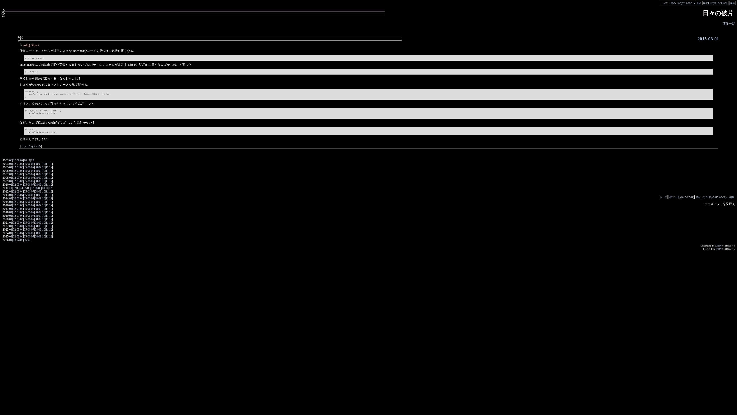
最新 (698, 3)
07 (14, 160)
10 (25, 160)
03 (18, 163)
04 (21, 163)
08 (18, 160)
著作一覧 (729, 23)
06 (10, 160)
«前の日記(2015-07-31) (682, 3)
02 (14, 163)
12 (32, 160)
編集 (732, 3)
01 (10, 163)
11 (28, 160)
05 (25, 163)
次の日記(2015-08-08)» (715, 3)
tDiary (718, 245)
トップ (664, 3)
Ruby (718, 248)
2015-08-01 (708, 38)
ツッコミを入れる (31, 146)
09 (21, 160)
